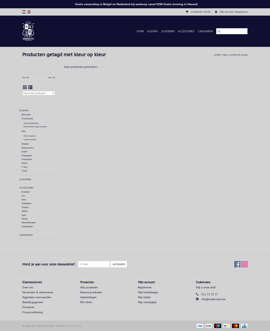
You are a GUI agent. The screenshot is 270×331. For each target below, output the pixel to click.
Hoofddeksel (27, 226)
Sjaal (24, 215)
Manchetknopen (29, 222)
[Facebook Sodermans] (237, 264)
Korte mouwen (30, 136)
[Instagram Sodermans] (244, 264)
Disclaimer (28, 307)
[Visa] (199, 325)
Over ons (27, 287)
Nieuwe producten (91, 292)
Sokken (25, 211)
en (29, 11)
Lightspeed (75, 325)
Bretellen (26, 191)
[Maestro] (217, 325)
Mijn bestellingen (148, 292)
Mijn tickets (144, 297)
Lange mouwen (30, 139)
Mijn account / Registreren (233, 11)
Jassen (24, 151)
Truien (24, 170)
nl (23, 11)
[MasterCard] (235, 325)
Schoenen (168, 31)
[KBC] (244, 325)
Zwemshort (27, 159)
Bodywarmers (28, 147)
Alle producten (89, 287)
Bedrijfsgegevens (32, 302)
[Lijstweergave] (30, 87)
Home (140, 31)
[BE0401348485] (33, 31)
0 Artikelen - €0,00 (200, 11)
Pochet (24, 218)
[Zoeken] (219, 31)
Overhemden (27, 118)
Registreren (145, 287)
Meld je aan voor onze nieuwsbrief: (48, 264)
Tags (225, 54)
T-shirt (25, 167)
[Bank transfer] (208, 325)
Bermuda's (26, 114)
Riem (24, 199)
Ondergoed (27, 155)
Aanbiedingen (88, 297)
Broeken (25, 143)
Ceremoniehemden (31, 123)
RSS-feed (86, 302)
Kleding (152, 31)
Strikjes (25, 207)
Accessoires (186, 31)
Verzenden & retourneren (37, 292)
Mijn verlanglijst (147, 302)
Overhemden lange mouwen (35, 126)
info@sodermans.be (213, 299)
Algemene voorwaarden (36, 297)
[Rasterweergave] (25, 87)
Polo (23, 131)
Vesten (24, 163)
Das (23, 195)
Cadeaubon (205, 31)
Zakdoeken (26, 203)
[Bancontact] (226, 325)
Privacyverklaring (32, 312)
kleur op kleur (239, 54)
